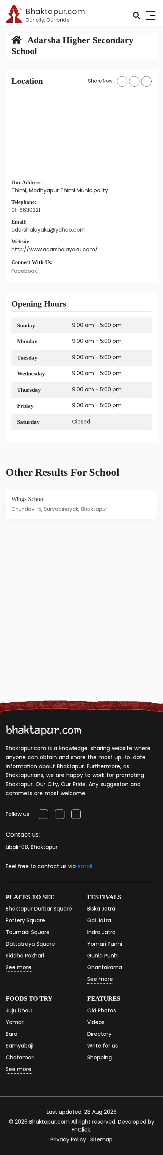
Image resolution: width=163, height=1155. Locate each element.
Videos (96, 1022)
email (84, 866)
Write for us (102, 1045)
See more (18, 967)
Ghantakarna (104, 967)
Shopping (99, 1057)
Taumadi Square (28, 932)
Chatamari (20, 1057)
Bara (11, 1034)
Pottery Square (25, 920)
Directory (99, 1034)
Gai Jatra (99, 920)
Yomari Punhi (104, 944)
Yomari (15, 1022)
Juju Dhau (19, 1010)
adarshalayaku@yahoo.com (48, 229)
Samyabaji (19, 1045)
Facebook (24, 271)
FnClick (81, 1129)
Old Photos (101, 1010)
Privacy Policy (68, 1139)
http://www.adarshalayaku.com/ (54, 249)
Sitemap (101, 1139)
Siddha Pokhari (25, 955)
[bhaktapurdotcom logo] (44, 730)
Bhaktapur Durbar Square (39, 908)
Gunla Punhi (103, 955)
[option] (81, 504)
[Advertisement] (81, 621)
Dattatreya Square (30, 944)
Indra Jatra (101, 932)
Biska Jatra (101, 908)
